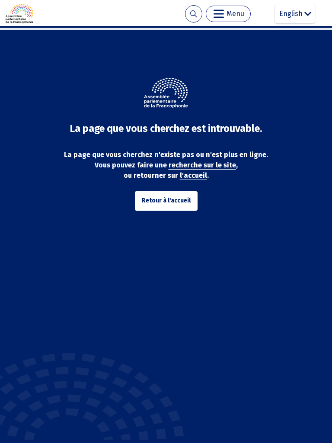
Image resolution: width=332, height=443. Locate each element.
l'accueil (193, 175)
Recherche (193, 14)
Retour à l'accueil (166, 200)
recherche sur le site (202, 165)
